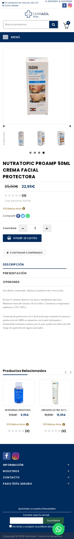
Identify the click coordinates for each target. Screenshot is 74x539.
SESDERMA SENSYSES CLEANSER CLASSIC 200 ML (20, 410)
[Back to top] (70, 532)
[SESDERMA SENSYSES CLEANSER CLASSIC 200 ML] (19, 389)
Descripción (13, 264)
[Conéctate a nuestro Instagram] (70, 5)
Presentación (14, 273)
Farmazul (30, 536)
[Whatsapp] (58, 529)
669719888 (66, 1)
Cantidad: (10, 228)
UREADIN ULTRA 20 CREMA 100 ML (56, 410)
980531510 (52, 1)
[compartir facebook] (18, 216)
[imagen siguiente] (66, 126)
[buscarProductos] (53, 24)
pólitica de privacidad (51, 526)
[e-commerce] (37, 14)
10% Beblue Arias (12, 208)
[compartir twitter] (23, 216)
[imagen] (21, 138)
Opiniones (11, 282)
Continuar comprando (26, 252)
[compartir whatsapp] (28, 216)
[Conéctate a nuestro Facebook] (64, 5)
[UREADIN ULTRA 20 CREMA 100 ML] (55, 389)
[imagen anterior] (7, 126)
